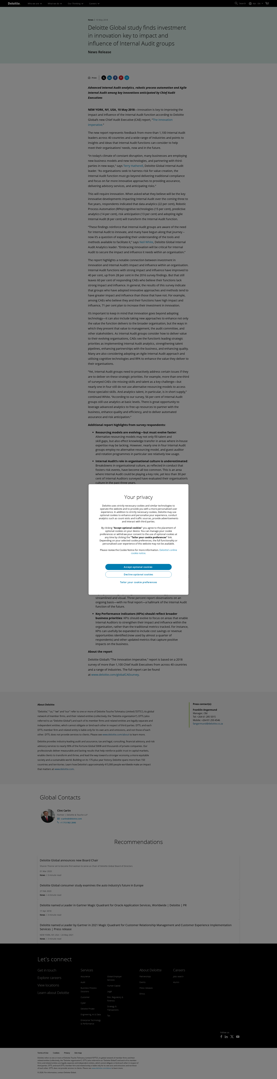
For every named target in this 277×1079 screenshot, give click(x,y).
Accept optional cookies (138, 567)
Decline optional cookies (138, 574)
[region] (138, 539)
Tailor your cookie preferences (138, 582)
